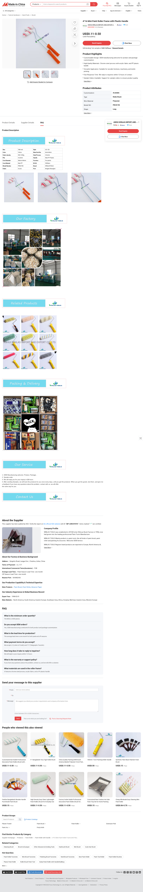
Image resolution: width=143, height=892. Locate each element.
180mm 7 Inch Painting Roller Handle (99, 760)
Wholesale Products (71, 878)
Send (18, 718)
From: (12, 690)
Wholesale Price (83, 878)
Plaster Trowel (6, 824)
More (4, 866)
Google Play (20, 872)
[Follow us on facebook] (125, 872)
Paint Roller (27, 587)
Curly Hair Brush (90, 847)
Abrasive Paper (36, 587)
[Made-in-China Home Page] (13, 4)
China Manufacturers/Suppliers (55, 878)
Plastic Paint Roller (10, 862)
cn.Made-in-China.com (91, 881)
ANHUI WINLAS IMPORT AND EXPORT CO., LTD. (101, 25)
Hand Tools (25, 15)
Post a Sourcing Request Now (60, 719)
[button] (88, 4)
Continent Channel (96, 878)
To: (13, 695)
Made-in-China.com (62, 881)
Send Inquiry (97, 43)
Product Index (107, 878)
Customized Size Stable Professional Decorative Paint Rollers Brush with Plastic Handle (14, 762)
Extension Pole (111, 824)
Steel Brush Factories (67, 857)
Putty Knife (40, 827)
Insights (115, 878)
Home (4, 15)
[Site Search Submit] (94, 4)
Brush (34, 15)
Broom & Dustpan (24, 847)
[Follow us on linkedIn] (140, 872)
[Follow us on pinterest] (137, 872)
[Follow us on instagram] (131, 872)
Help (103, 11)
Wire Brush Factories (28, 857)
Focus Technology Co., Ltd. (57, 885)
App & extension (115, 11)
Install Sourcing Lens (54, 872)
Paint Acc (5, 827)
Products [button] (35, 4)
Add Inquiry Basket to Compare (41, 82)
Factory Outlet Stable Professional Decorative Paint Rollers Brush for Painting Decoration (70, 801)
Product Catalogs (31, 819)
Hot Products (29, 878)
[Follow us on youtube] (134, 872)
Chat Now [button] (128, 43)
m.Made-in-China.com (76, 881)
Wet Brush (77, 847)
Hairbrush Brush (64, 847)
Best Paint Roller (84, 857)
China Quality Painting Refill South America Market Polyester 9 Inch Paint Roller (71, 762)
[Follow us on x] (128, 872)
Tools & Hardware (14, 15)
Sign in (139, 5)
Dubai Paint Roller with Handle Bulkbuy (51, 862)
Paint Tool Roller (99, 857)
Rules (139, 11)
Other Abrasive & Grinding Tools (44, 847)
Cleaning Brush (9, 847)
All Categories (9, 11)
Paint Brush (18, 587)
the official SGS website (51, 524)
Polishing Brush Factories (48, 857)
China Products (39, 878)
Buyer (93, 11)
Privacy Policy (104, 885)
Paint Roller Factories (11, 857)
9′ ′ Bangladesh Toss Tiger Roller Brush (42, 760)
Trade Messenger (35, 872)
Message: (10, 701)
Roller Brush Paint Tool (27, 862)
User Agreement (82, 885)
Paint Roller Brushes (115, 857)
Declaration (93, 885)
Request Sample (117, 48)
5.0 (116, 125)
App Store (7, 872)
